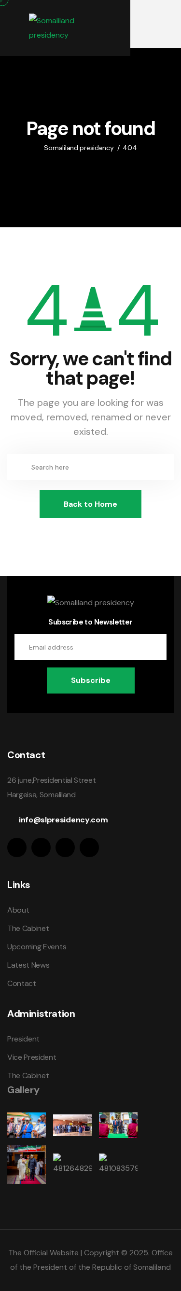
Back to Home (90, 504)
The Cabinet (28, 928)
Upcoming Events (36, 947)
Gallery (23, 1089)
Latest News (28, 965)
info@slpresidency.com (63, 820)
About (18, 910)
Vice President (31, 1057)
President (23, 1039)
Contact (21, 983)
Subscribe (91, 680)
